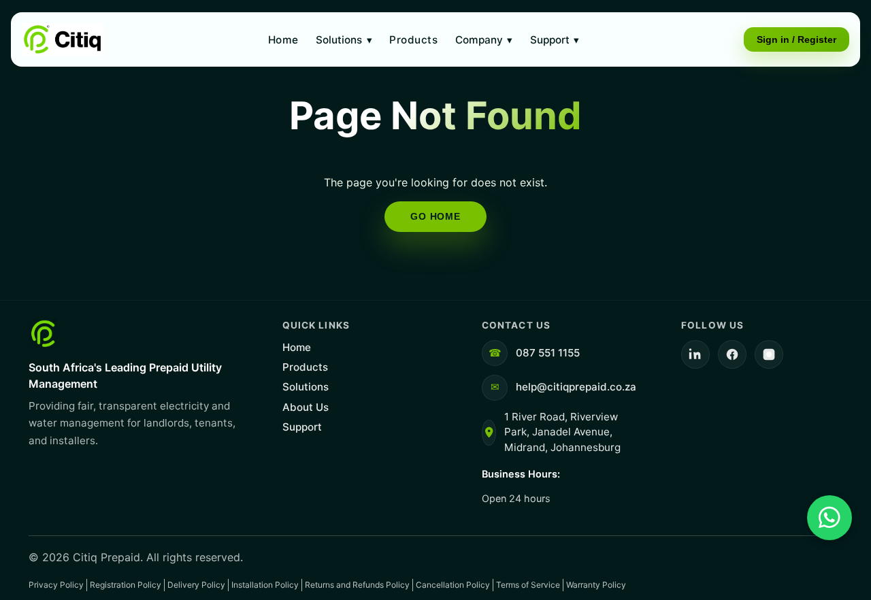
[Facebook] (732, 354)
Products (413, 39)
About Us (305, 407)
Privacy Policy (56, 585)
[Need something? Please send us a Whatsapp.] (829, 517)
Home (283, 39)
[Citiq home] (62, 39)
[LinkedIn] (695, 354)
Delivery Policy (196, 585)
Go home (435, 216)
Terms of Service (528, 585)
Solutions (344, 39)
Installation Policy (265, 585)
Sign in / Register (796, 39)
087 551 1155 (548, 352)
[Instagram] (769, 354)
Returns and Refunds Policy (357, 585)
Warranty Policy (596, 585)
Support (554, 39)
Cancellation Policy (453, 585)
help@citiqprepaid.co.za (576, 386)
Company (483, 39)
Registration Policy (125, 585)
